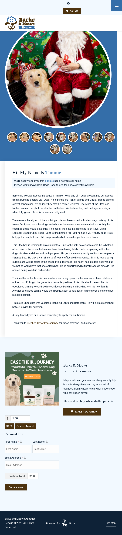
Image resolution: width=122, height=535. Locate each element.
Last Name (39, 441)
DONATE (73, 11)
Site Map (111, 523)
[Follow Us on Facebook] (68, 3)
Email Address (14, 457)
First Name (12, 441)
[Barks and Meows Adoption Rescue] (20, 23)
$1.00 (9, 426)
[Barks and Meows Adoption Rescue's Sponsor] (32, 378)
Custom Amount (25, 426)
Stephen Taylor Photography (42, 323)
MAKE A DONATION (86, 411)
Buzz (72, 523)
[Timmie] (58, 74)
